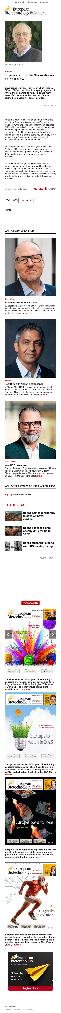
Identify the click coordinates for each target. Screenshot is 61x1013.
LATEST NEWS (15, 505)
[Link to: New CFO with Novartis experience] (30, 348)
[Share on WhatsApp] (30, 218)
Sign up (8, 494)
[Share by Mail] (51, 218)
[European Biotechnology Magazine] (25, 10)
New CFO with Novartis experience (24, 384)
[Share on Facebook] (10, 218)
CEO (7, 200)
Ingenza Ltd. (27, 200)
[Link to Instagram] (54, 1006)
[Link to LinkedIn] (50, 1006)
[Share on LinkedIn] (41, 218)
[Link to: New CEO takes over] (30, 430)
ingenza (9, 70)
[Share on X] (20, 218)
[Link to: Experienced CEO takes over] (30, 267)
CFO (15, 200)
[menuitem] (20, 2)
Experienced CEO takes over (21, 302)
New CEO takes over (16, 465)
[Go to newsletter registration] (30, 971)
